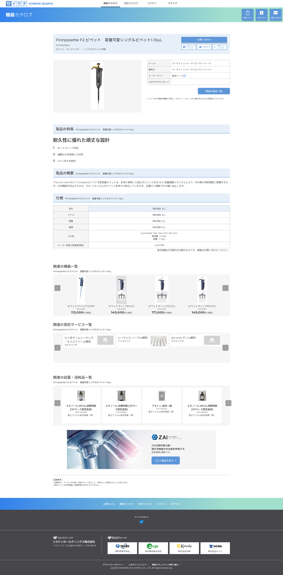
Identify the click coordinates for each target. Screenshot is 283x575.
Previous (57, 288)
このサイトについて (137, 564)
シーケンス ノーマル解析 (133, 337)
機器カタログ (110, 3)
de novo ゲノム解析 (183, 337)
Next (225, 288)
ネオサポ (172, 3)
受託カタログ (131, 3)
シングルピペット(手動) (95, 49)
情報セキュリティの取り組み (165, 564)
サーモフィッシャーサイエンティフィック (191, 63)
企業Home (109, 504)
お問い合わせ (204, 39)
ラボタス (152, 3)
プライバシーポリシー (113, 564)
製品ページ (177, 75)
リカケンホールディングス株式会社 (74, 539)
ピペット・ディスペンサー (68, 49)
